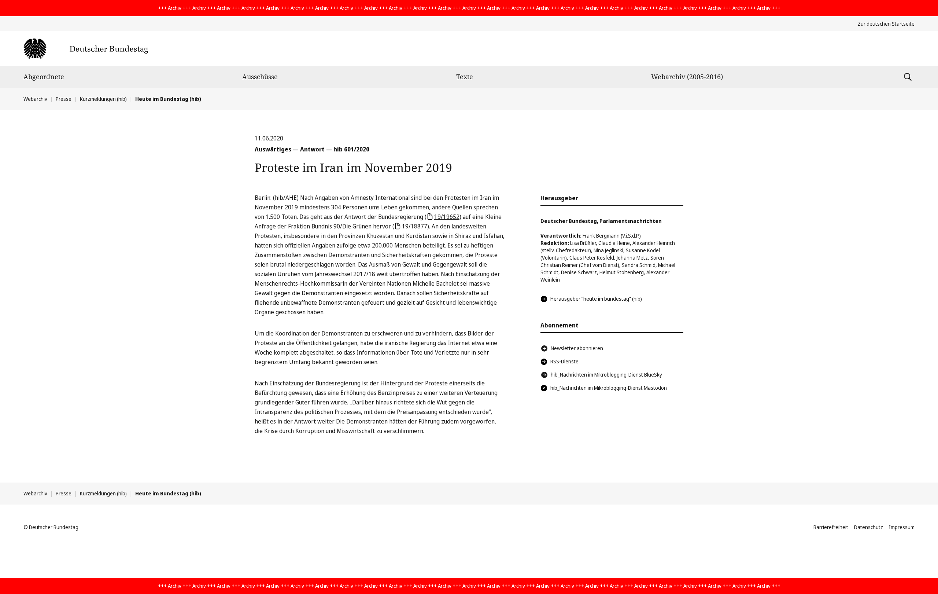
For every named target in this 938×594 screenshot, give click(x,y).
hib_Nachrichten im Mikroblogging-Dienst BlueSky (606, 374)
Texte (464, 76)
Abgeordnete (43, 76)
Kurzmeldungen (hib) (103, 98)
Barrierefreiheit (830, 527)
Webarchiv (35, 98)
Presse (63, 98)
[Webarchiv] (85, 48)
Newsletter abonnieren (577, 348)
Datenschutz (868, 527)
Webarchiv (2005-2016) (687, 76)
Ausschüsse (260, 76)
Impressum (902, 527)
